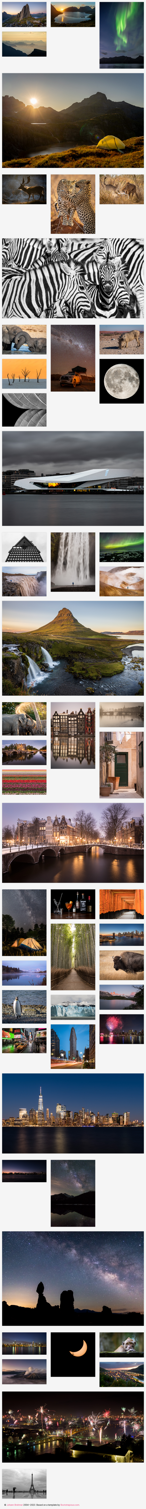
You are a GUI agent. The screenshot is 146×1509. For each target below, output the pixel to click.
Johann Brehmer (15, 1505)
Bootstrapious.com (69, 1505)
